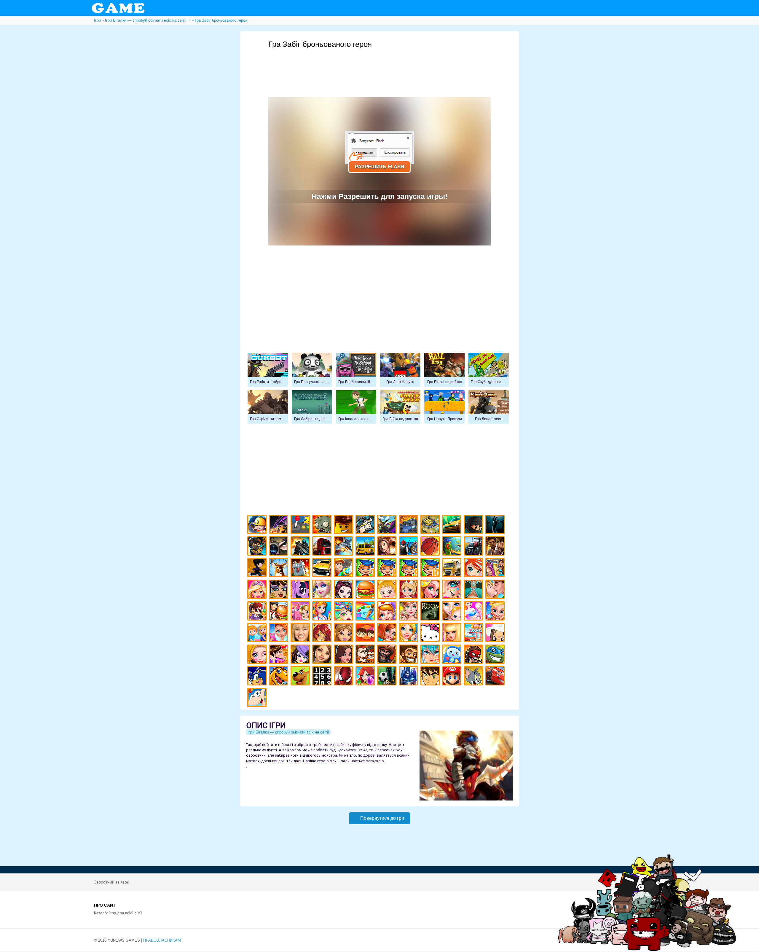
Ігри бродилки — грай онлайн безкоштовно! (474, 655)
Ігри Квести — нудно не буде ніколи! (452, 546)
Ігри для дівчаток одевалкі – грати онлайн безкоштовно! (496, 568)
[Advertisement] (379, 65)
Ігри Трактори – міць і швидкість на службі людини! (474, 546)
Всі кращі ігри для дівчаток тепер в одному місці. (496, 633)
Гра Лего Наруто (400, 370)
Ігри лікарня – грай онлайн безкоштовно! (409, 590)
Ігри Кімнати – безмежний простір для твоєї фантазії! (431, 611)
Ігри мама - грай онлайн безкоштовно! (452, 611)
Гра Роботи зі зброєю (268, 370)
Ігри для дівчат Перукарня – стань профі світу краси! (344, 611)
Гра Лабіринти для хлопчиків (312, 407)
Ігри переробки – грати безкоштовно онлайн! (301, 611)
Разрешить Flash (379, 167)
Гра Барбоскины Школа (356, 370)
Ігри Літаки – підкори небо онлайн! (344, 546)
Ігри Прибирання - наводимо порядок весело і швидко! (322, 611)
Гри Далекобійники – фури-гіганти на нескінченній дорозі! (322, 546)
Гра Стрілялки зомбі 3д (268, 407)
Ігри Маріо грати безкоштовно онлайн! (452, 676)
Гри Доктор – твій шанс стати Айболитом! (387, 611)
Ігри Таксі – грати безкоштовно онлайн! (366, 546)
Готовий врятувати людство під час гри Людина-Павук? (344, 676)
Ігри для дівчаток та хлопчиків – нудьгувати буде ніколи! (366, 633)
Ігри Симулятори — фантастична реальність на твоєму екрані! (301, 525)
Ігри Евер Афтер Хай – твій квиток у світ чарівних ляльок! (344, 590)
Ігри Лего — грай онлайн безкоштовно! (344, 525)
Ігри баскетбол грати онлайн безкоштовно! (431, 546)
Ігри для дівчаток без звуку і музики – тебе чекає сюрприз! (452, 633)
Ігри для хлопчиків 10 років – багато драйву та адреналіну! (431, 568)
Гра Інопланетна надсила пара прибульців (356, 407)
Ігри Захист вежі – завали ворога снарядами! (301, 568)
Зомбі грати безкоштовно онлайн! (322, 525)
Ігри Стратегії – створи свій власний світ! (431, 525)
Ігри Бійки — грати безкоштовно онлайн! (387, 525)
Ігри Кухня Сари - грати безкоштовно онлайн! (257, 611)
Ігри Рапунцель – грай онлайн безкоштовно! (431, 590)
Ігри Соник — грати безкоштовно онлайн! (257, 676)
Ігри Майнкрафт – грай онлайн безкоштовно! (257, 525)
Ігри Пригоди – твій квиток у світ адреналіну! (387, 546)
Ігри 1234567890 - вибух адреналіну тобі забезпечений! (322, 676)
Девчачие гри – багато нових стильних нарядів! (301, 655)
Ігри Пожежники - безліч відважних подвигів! (344, 568)
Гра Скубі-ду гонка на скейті (488, 370)
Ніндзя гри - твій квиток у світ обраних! (474, 525)
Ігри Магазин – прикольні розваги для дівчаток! (474, 633)
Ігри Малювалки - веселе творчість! (366, 611)
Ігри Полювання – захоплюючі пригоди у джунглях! (279, 568)
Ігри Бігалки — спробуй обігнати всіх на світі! (288, 732)
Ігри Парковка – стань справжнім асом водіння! (322, 568)
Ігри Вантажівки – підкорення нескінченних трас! (452, 568)
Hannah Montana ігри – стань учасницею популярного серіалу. (301, 633)
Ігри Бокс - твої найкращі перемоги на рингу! (496, 546)
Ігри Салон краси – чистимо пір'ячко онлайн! (257, 655)
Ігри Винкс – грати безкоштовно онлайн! (474, 568)
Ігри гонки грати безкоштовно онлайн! (279, 525)
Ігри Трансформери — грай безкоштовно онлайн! (409, 676)
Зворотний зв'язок (111, 882)
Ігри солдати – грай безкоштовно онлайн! (257, 546)
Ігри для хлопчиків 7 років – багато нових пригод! (366, 568)
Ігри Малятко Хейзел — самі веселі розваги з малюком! (387, 590)
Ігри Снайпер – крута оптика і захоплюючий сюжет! (279, 546)
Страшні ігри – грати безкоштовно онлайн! (496, 525)
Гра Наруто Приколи (444, 407)
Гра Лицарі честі (488, 407)
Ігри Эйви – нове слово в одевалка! (322, 655)
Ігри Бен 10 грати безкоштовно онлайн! (431, 676)
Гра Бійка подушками (400, 407)
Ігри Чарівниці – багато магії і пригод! (322, 633)
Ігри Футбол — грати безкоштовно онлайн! (387, 676)
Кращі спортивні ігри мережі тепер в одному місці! (257, 568)
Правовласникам (162, 940)
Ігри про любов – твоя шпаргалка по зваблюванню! (279, 655)
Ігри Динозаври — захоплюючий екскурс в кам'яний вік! (279, 676)
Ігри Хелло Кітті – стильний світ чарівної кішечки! (431, 633)
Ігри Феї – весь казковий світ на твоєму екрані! (409, 611)
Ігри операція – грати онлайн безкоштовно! (474, 590)
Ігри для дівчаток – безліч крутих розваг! (344, 655)
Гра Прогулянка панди (312, 370)
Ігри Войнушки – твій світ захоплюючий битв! (366, 525)
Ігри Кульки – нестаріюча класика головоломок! (366, 676)
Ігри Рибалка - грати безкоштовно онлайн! (409, 546)
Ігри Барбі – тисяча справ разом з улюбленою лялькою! (257, 590)
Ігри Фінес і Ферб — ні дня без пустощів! (257, 698)
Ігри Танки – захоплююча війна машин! (409, 525)
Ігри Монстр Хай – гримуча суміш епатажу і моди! (279, 590)
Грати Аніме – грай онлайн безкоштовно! (431, 655)
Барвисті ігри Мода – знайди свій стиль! (279, 633)
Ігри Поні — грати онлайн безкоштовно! (301, 590)
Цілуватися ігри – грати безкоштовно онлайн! (496, 590)
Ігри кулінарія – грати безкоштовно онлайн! (279, 611)
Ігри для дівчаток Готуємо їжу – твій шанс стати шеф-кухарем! (366, 590)
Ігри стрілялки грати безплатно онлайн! (301, 546)
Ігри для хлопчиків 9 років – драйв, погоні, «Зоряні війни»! (409, 568)
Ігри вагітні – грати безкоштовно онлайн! (474, 611)
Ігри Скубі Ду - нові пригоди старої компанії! (301, 676)
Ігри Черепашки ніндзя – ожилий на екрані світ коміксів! (496, 655)
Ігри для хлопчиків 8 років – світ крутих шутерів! (387, 568)
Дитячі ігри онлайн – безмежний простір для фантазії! (452, 655)
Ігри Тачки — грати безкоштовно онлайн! (496, 676)
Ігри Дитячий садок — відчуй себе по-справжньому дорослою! (257, 633)
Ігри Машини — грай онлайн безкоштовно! (452, 525)
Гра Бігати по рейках (444, 370)
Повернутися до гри (382, 818)
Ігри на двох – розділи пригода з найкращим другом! (366, 655)
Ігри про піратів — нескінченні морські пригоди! (387, 655)
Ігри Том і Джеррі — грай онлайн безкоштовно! (474, 676)
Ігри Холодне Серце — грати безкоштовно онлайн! (322, 590)
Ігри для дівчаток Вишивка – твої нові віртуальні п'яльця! (409, 633)
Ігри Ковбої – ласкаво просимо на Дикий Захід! (409, 655)
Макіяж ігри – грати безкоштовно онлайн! (452, 590)
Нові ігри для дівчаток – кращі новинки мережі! (387, 633)
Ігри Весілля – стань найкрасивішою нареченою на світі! (496, 611)
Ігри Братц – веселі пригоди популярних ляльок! (344, 633)
